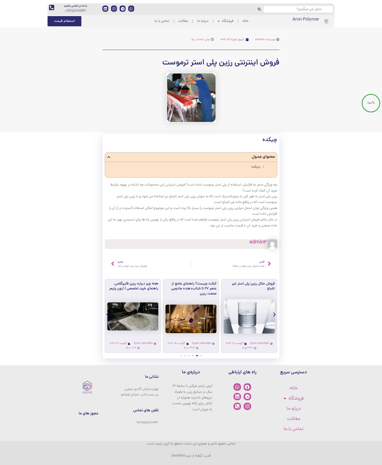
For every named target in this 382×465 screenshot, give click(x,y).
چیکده (255, 167)
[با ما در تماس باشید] (52, 7)
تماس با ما (162, 21)
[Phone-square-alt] (237, 406)
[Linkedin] (237, 396)
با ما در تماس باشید (75, 6)
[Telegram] (247, 396)
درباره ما (202, 21)
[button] (108, 157)
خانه (246, 21)
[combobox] (298, 9)
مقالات (183, 21)
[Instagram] (247, 406)
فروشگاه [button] (227, 21)
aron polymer (305, 19)
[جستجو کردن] (259, 9)
